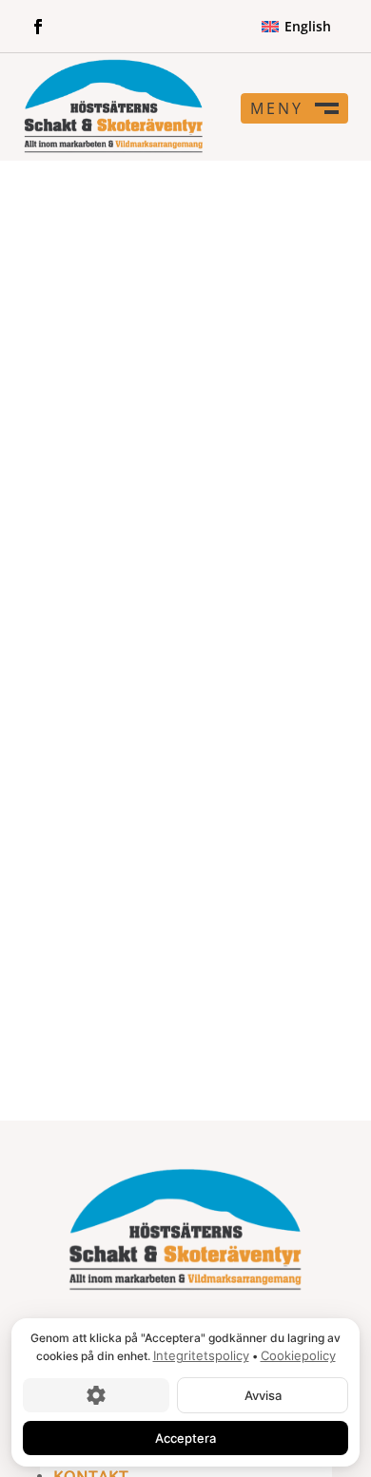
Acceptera (185, 1437)
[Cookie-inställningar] (96, 1394)
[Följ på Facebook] (38, 26)
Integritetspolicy (201, 1355)
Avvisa (263, 1394)
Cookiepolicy (298, 1355)
